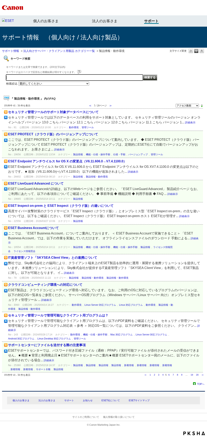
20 (197, 375)
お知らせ (88, 400)
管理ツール (88, 127)
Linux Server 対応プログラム (100, 305)
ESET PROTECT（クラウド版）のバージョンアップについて (53, 134)
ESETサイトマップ (139, 400)
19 (192, 375)
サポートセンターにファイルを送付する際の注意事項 (47, 345)
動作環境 (74, 127)
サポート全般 (43, 369)
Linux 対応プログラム (131, 305)
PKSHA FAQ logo (194, 433)
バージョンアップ (138, 154)
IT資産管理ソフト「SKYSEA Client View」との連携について (52, 257)
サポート (69, 400)
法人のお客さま (104, 21)
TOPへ (200, 384)
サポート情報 (10, 51)
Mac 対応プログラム (121, 334)
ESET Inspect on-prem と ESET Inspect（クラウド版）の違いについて (61, 205)
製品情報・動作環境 (97, 176)
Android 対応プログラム (21, 338)
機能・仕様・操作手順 (98, 154)
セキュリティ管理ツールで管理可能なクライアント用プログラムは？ (58, 315)
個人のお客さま (46, 21)
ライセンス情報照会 (24, 251)
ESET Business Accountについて (33, 228)
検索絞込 (11, 83)
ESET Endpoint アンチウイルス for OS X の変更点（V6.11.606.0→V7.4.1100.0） (67, 161)
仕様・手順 (119, 154)
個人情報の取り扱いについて (119, 417)
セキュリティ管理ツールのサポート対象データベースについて (53, 112)
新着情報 (129, 365)
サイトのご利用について (85, 417)
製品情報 (78, 154)
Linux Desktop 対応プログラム (54, 338)
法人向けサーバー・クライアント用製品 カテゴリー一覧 (59, 51)
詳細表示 (190, 122)
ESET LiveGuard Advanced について (36, 183)
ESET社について (110, 400)
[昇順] (202, 104)
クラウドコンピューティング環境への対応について (45, 284)
